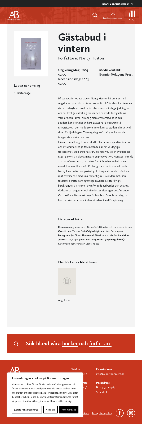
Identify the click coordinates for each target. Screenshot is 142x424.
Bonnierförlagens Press (116, 74)
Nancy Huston (91, 58)
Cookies (84, 413)
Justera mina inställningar (26, 409)
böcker (70, 343)
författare (100, 343)
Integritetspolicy (102, 413)
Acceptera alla (69, 409)
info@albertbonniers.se (110, 374)
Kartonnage (24, 93)
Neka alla (50, 409)
